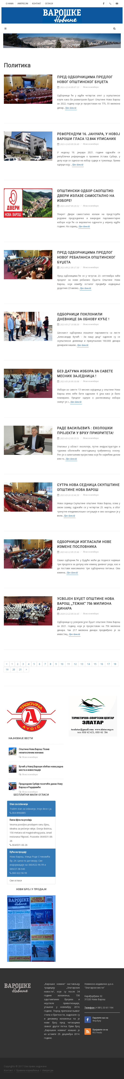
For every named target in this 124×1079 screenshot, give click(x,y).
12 (75, 663)
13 (82, 663)
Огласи (49, 3)
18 (115, 663)
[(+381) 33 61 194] (110, 3)
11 (68, 663)
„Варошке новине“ (54, 983)
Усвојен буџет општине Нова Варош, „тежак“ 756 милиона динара (85, 603)
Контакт (36, 3)
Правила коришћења (27, 1070)
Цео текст (70, 108)
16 (101, 663)
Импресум (23, 3)
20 (13, 669)
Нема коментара (91, 87)
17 (108, 663)
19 (7, 669)
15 (95, 663)
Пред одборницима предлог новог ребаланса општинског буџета (86, 257)
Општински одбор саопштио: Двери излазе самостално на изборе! (85, 196)
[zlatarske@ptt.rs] (117, 3)
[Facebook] (103, 3)
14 (88, 663)
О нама (10, 3)
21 (20, 669)
